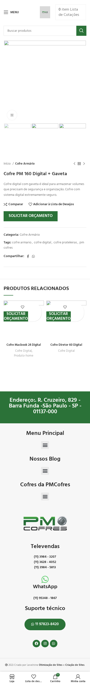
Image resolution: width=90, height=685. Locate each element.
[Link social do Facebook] (27, 256)
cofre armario (21, 242)
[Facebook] (36, 643)
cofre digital (42, 242)
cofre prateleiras (65, 242)
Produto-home (23, 355)
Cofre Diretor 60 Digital (66, 345)
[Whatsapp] (53, 643)
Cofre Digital (23, 351)
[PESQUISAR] (81, 31)
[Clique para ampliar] (12, 115)
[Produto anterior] (74, 163)
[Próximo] (84, 163)
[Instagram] (45, 643)
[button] (45, 445)
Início (7, 163)
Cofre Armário (25, 163)
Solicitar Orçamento (31, 216)
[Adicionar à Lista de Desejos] (22, 307)
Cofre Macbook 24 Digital (23, 345)
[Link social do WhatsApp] (33, 256)
